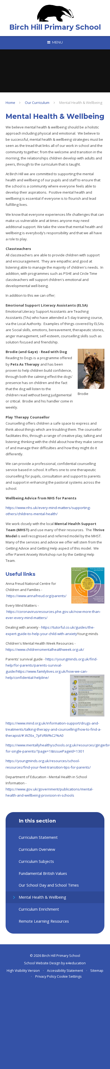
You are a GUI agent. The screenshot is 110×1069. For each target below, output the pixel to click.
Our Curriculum (37, 102)
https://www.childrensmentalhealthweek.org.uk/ (45, 649)
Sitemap (96, 970)
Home (10, 102)
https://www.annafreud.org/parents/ (36, 595)
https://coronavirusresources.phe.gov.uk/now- (44, 611)
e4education (76, 963)
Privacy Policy (45, 976)
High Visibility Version (23, 970)
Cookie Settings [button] (69, 976)
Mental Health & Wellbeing (80, 102)
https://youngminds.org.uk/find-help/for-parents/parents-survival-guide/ (51, 665)
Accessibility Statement (65, 970)
